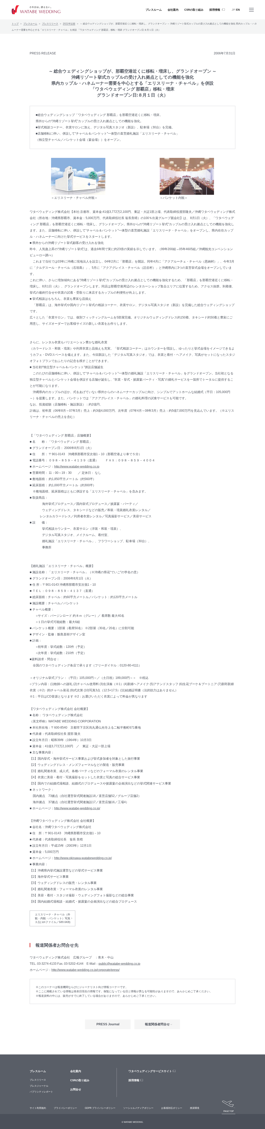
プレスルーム (30, 23)
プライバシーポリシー (65, 1108)
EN (238, 9)
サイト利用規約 (38, 1108)
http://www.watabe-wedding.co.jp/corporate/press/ (85, 970)
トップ (15, 23)
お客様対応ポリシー (171, 1108)
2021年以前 (69, 23)
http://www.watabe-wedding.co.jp (76, 466)
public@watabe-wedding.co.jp (119, 963)
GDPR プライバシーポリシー (100, 1108)
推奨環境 (194, 1108)
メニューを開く (251, 10)
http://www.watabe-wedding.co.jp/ (77, 808)
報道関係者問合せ (157, 1024)
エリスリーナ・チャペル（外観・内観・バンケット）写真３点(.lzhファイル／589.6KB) (52, 918)
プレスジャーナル (39, 1086)
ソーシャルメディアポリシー (138, 1108)
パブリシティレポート (41, 1091)
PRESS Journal (107, 1024)
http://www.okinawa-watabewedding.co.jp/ (83, 858)
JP (233, 9)
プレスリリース (50, 23)
